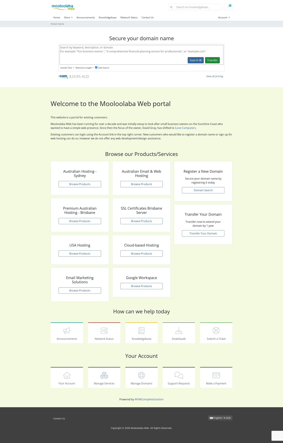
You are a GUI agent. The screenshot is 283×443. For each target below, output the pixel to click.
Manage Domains (141, 383)
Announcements (85, 17)
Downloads (179, 339)
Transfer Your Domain (203, 233)
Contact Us (148, 17)
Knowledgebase (107, 17)
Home (56, 17)
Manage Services (104, 383)
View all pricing (214, 76)
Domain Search (203, 190)
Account (223, 17)
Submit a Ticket (216, 339)
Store (67, 17)
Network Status (129, 17)
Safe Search (103, 67)
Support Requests (179, 383)
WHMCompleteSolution (149, 399)
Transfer (212, 60)
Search (194, 60)
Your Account (66, 383)
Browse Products (79, 184)
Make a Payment (216, 383)
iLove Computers (185, 128)
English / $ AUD (222, 417)
